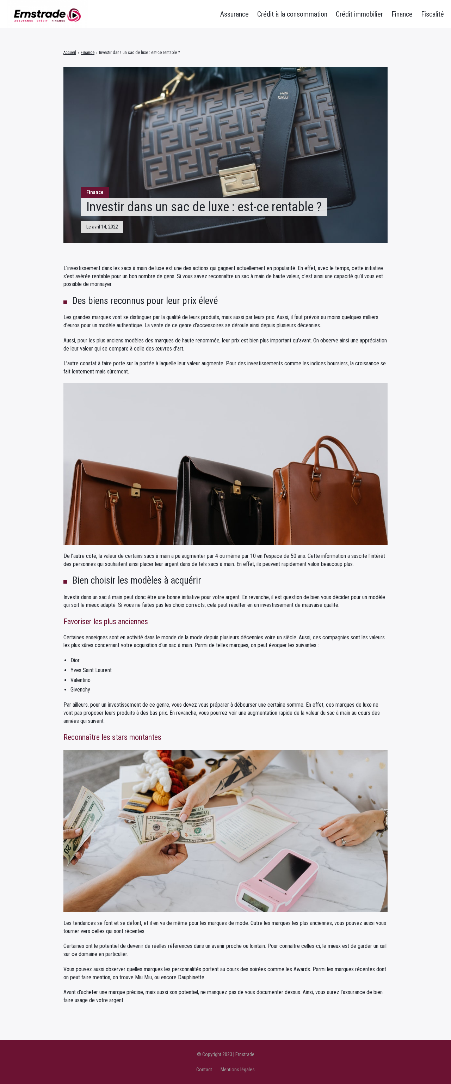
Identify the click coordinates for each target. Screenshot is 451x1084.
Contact (204, 1069)
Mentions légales (238, 1069)
